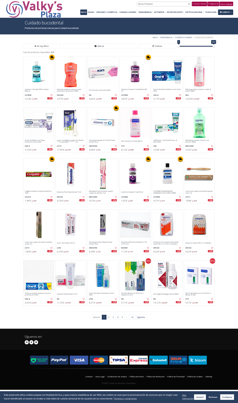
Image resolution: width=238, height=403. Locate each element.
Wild (187, 95)
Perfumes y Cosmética (106, 12)
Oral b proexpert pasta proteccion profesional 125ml (38, 294)
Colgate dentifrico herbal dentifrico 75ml (38, 192)
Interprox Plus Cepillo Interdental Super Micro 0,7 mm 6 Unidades (165, 243)
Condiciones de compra (117, 376)
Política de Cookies (195, 376)
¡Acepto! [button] (200, 397)
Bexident (124, 248)
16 (132, 317)
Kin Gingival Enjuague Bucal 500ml (166, 294)
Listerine (28, 95)
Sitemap (208, 376)
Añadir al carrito (39, 104)
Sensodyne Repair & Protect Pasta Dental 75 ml (102, 141)
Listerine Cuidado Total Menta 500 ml (134, 90)
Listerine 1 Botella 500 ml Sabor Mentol (37, 90)
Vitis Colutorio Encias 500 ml (131, 141)
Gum (154, 146)
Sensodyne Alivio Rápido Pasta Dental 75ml (100, 243)
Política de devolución (156, 376)
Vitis (123, 146)
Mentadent (189, 146)
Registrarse (213, 4)
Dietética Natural (193, 12)
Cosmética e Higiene (183, 37)
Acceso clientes (200, 4)
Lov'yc (59, 146)
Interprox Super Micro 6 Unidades (198, 243)
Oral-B (155, 95)
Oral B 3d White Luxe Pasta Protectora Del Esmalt (35, 141)
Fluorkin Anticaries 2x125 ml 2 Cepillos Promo (132, 294)
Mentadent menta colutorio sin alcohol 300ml (197, 141)
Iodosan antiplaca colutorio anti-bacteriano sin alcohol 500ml (69, 90)
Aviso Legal (100, 376)
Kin (90, 95)
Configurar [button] (227, 397)
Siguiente (141, 317)
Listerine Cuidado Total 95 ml (132, 192)
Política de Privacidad (176, 376)
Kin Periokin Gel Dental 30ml (100, 90)
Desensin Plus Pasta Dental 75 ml (69, 192)
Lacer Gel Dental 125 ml (66, 243)
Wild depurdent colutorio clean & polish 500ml (198, 90)
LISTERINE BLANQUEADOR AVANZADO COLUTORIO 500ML (164, 192)
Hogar (91, 12)
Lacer (59, 248)
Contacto (89, 376)
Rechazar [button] (213, 397)
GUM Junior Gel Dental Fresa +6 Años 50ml (165, 141)
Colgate (28, 197)
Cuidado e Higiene (127, 12)
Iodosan (60, 95)
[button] (99, 46)
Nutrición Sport (175, 12)
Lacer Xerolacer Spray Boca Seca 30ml (101, 294)
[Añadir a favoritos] (51, 95)
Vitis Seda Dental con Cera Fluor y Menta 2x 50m (198, 294)
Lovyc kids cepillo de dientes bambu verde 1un (38, 243)
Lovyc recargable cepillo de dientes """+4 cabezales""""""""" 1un (70, 141)
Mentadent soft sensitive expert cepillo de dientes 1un (101, 192)
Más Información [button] (188, 397)
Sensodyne (93, 146)
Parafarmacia (145, 12)
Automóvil (159, 12)
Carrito (226, 12)
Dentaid (60, 197)
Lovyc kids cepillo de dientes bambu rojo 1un (199, 192)
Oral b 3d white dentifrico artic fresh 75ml (167, 90)
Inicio (83, 12)
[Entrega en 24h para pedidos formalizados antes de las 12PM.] (52, 57)
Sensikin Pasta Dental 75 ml (67, 294)
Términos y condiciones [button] (125, 398)
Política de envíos (137, 376)
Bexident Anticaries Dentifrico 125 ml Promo (134, 243)
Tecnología (210, 12)
